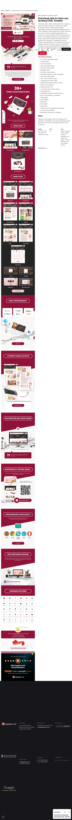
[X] (3, 117)
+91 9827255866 (43, 760)
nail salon (67, 139)
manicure (63, 134)
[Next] (69, 812)
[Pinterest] (3, 119)
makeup (67, 132)
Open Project (41, 148)
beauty (62, 131)
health (62, 132)
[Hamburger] (3, 49)
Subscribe (66, 726)
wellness (63, 145)
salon (67, 141)
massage (63, 136)
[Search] (3, 817)
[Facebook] (3, 114)
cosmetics (67, 131)
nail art (68, 136)
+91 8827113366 (25, 763)
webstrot (65, 143)
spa (62, 143)
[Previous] (65, 812)
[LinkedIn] (3, 122)
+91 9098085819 (43, 762)
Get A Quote (66, 49)
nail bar (63, 138)
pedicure (63, 141)
